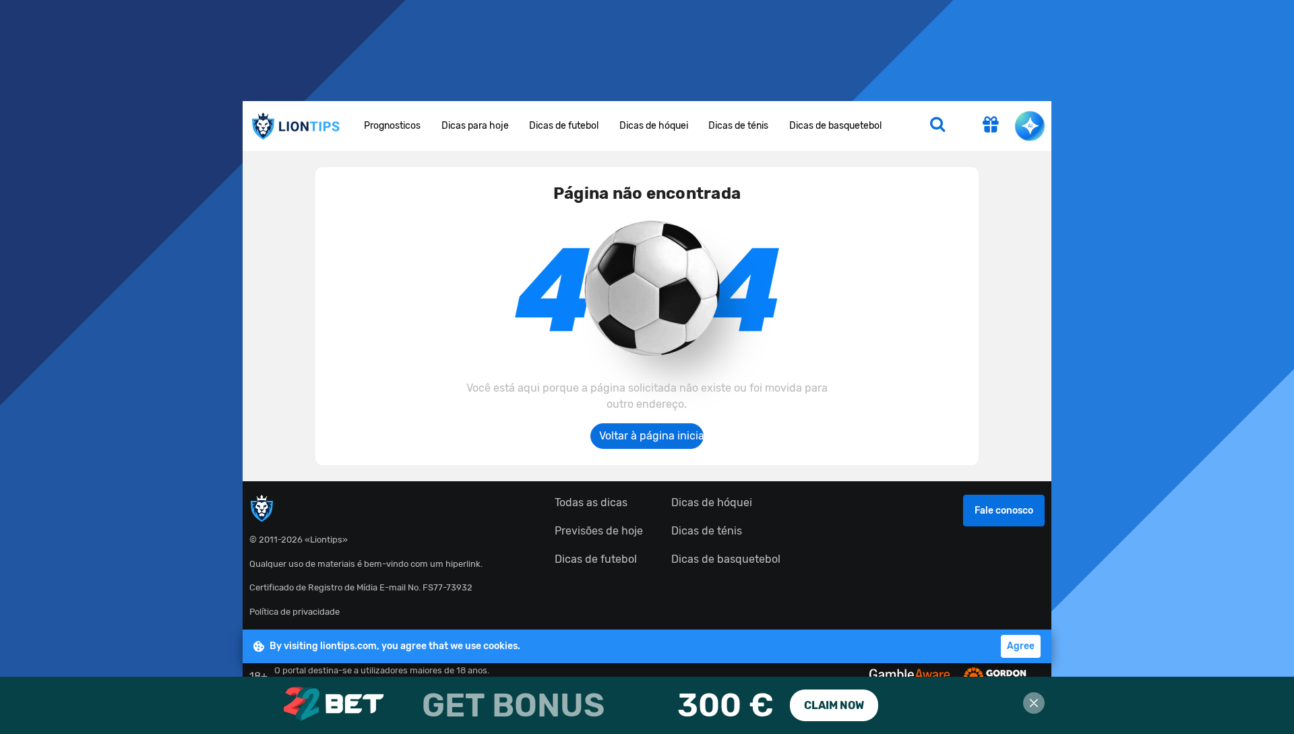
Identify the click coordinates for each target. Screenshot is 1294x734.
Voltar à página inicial (651, 435)
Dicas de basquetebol (835, 125)
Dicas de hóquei (653, 125)
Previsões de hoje (599, 530)
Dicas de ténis (738, 125)
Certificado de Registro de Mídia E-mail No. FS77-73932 (360, 587)
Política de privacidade (294, 612)
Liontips (295, 126)
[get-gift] (991, 126)
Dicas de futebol (563, 125)
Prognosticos (392, 125)
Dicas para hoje (475, 125)
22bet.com (647, 705)
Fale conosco (1004, 510)
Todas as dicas (591, 502)
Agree (1021, 646)
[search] (937, 126)
